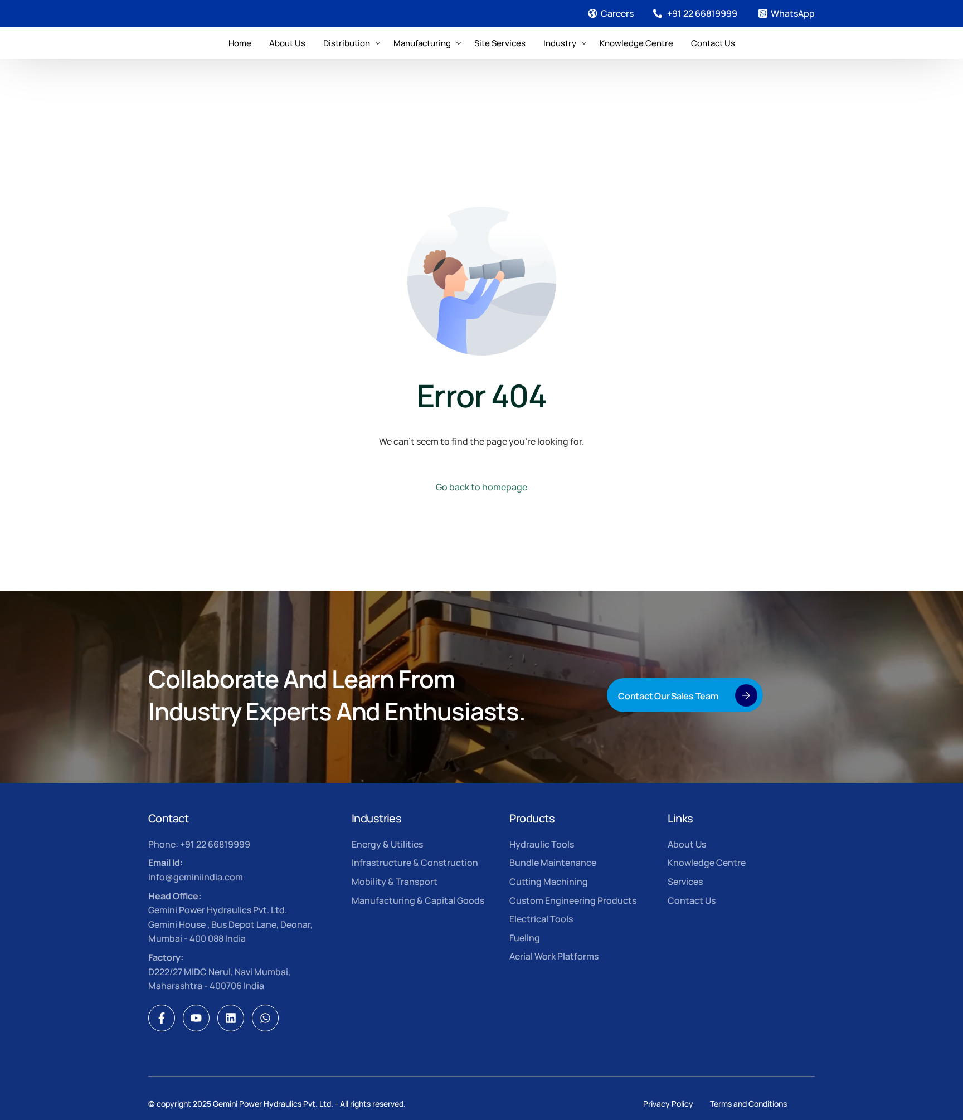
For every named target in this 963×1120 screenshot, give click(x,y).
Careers (617, 13)
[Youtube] (196, 1018)
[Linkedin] (230, 1018)
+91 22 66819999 (702, 13)
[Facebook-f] (161, 1018)
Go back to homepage (481, 487)
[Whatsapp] (265, 1018)
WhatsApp (793, 13)
